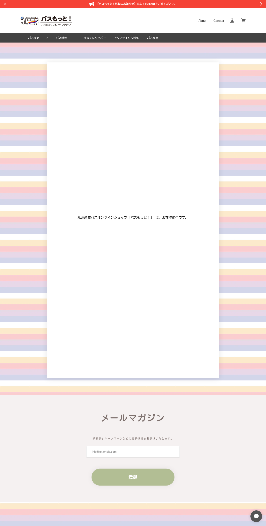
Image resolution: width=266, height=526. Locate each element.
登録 (133, 477)
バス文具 (152, 37)
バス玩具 (61, 37)
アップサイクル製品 (126, 37)
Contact (218, 20)
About (202, 20)
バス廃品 (33, 37)
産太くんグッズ (93, 37)
